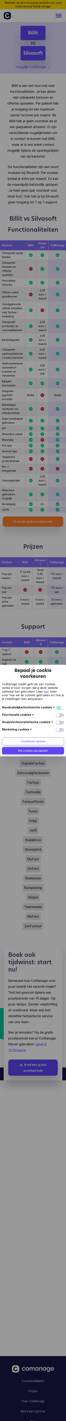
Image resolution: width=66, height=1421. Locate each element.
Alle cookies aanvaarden (33, 750)
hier (46, 691)
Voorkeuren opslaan (33, 741)
